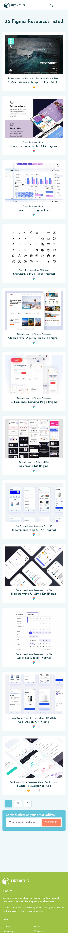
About (38, 926)
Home (6, 926)
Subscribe (51, 822)
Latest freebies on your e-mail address (30, 815)
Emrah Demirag (43, 908)
